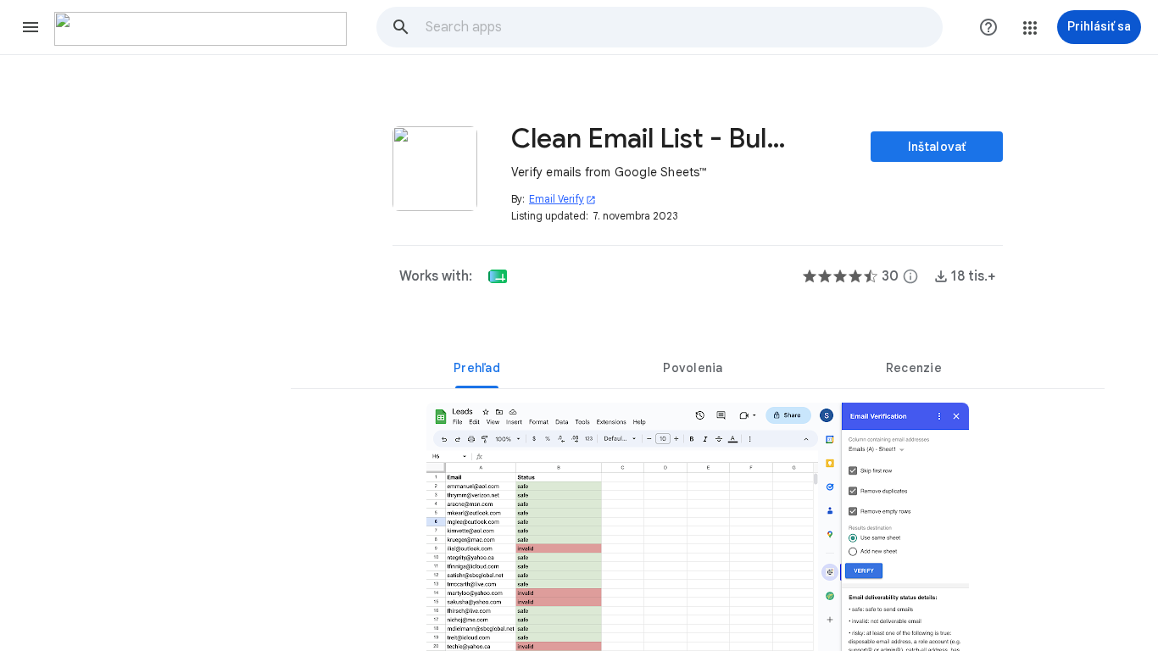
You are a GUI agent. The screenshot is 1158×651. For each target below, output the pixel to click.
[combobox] (683, 27)
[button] (30, 27)
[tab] (477, 368)
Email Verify (562, 198)
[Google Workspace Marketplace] (200, 29)
